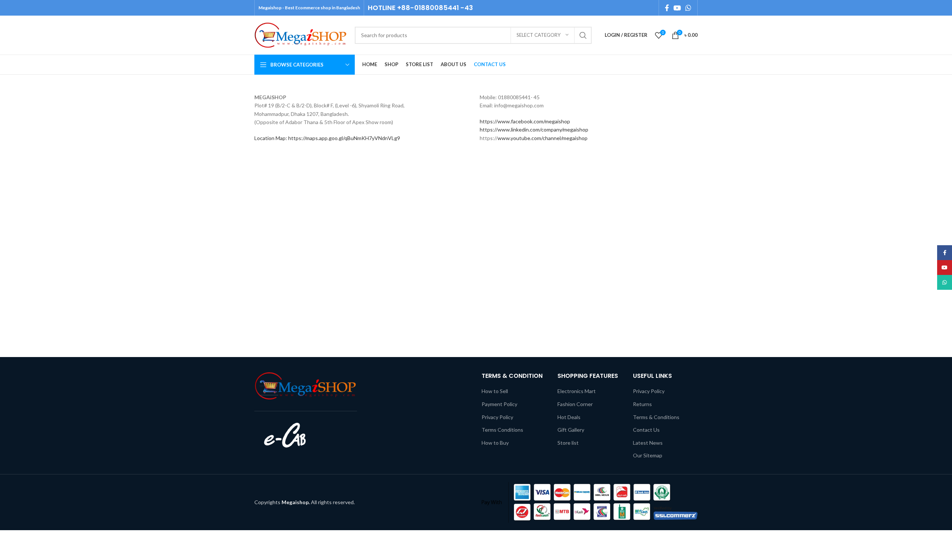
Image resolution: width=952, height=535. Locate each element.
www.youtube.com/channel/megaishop (543, 138)
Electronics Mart (576, 391)
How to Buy (495, 443)
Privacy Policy (497, 417)
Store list (568, 443)
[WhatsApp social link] (688, 7)
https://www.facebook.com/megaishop (525, 121)
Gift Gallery (570, 430)
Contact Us (646, 430)
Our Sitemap (647, 455)
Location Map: (271, 138)
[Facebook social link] (667, 7)
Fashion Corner (575, 404)
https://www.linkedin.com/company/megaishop (534, 129)
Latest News (648, 443)
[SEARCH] (583, 35)
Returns (642, 404)
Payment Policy (499, 404)
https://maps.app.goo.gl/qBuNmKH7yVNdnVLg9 (344, 138)
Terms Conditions (502, 430)
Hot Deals (568, 417)
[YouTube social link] (677, 7)
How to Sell (495, 391)
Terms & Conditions (656, 417)
